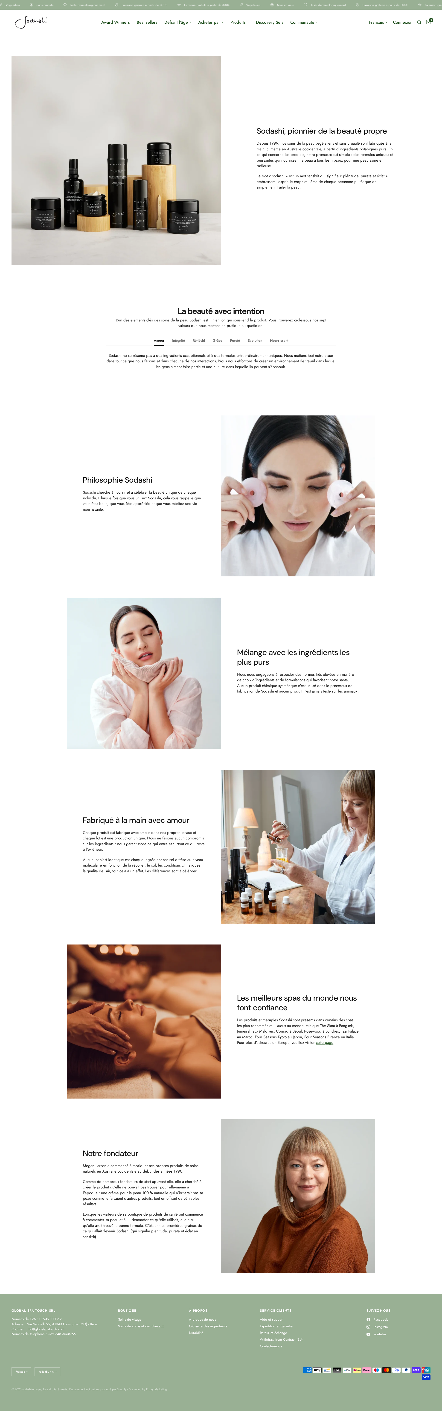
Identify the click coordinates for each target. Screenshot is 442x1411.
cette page (324, 1042)
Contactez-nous (271, 1346)
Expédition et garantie (276, 1326)
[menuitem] (115, 22)
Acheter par (209, 22)
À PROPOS (198, 1310)
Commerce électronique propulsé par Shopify (97, 1389)
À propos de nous (202, 1319)
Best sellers (147, 22)
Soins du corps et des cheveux (141, 1326)
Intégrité (178, 340)
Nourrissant (279, 340)
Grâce (217, 340)
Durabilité (196, 1332)
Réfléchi (199, 340)
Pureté (235, 340)
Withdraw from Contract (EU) (281, 1339)
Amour (159, 340)
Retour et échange (273, 1332)
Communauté (302, 22)
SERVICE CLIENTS (275, 1310)
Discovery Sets (269, 22)
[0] (427, 22)
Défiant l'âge (176, 22)
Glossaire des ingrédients (208, 1326)
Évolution (255, 340)
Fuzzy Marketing (156, 1389)
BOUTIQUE (127, 1310)
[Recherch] (419, 22)
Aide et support (271, 1319)
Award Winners (115, 22)
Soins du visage (130, 1319)
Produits (238, 22)
